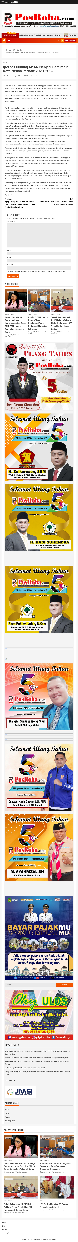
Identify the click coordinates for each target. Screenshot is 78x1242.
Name (9, 250)
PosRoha (34, 1239)
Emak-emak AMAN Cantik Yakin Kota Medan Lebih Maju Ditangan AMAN (56, 201)
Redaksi (8, 1117)
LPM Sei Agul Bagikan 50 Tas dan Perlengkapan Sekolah (25, 1068)
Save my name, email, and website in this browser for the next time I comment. (37, 271)
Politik (5, 62)
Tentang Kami (10, 1121)
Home (7, 1110)
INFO (7, 1113)
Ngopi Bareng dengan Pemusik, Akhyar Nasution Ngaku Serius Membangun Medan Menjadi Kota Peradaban (21, 203)
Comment (11, 222)
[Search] (59, 40)
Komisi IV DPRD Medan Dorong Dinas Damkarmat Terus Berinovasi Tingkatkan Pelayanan (38, 323)
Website (10, 264)
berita (10, 195)
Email (9, 257)
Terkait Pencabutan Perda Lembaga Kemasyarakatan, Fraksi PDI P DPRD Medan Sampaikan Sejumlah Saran (19, 1166)
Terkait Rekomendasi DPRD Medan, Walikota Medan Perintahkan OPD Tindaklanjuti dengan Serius (61, 323)
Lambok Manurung (10, 76)
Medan (7, 314)
